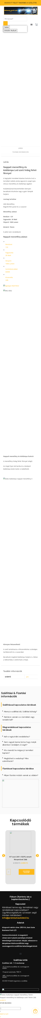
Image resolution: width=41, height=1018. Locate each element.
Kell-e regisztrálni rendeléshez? (17, 736)
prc (27, 677)
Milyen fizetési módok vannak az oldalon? (21, 775)
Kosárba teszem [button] (26, 871)
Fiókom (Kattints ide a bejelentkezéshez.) (20, 898)
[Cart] (36, 24)
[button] (20, 711)
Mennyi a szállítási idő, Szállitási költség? (20, 711)
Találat (6, 27)
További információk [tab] (20, 152)
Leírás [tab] (20, 148)
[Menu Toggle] (31, 24)
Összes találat (10, 30)
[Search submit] (5, 23)
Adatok (20, 922)
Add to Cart (4, 1014)
